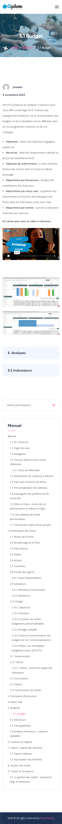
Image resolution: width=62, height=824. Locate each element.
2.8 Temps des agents (22, 572)
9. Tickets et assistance (21, 771)
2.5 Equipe (15, 554)
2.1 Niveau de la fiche (22, 536)
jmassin (17, 87)
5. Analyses (17, 353)
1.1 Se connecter (19, 442)
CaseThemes (47, 818)
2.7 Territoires (17, 566)
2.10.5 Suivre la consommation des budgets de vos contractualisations (31, 638)
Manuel (28, 48)
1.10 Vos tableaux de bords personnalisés (25, 517)
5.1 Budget (19, 713)
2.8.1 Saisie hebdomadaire (26, 577)
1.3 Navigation (18, 454)
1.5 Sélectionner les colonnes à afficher (31, 476)
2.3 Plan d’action (19, 548)
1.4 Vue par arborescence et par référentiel (28, 462)
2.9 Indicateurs (18, 584)
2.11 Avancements (20, 656)
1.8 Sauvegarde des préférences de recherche (29, 496)
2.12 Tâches (16, 662)
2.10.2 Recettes (20, 613)
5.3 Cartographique (20, 725)
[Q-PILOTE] (12, 7)
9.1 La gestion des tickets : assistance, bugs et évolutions (31, 779)
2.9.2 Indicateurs (21, 595)
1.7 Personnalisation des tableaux (28, 487)
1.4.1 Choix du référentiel (25, 470)
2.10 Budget (16, 601)
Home (14, 48)
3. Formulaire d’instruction (22, 696)
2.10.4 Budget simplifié (24, 629)
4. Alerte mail (15, 702)
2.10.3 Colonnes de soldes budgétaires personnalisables (28, 621)
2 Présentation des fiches (22, 530)
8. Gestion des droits (19, 765)
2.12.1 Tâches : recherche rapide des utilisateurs (32, 670)
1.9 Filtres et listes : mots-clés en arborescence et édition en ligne (28, 506)
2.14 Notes (16, 684)
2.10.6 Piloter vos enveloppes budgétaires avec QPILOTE (28, 648)
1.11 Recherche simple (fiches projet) (30, 525)
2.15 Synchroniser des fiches (25, 690)
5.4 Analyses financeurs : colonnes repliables (29, 734)
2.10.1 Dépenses (21, 607)
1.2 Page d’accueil (19, 448)
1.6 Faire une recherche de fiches (28, 482)
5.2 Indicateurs (20, 370)
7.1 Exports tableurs (21, 753)
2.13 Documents (19, 678)
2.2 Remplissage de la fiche (25, 542)
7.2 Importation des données (26, 759)
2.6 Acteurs (16, 560)
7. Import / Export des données (25, 747)
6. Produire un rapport (20, 742)
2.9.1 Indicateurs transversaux (28, 589)
